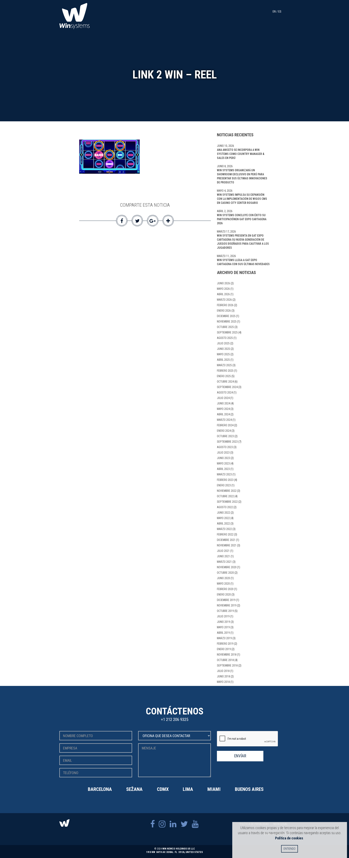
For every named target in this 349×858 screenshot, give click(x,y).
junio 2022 (223, 512)
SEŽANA (134, 789)
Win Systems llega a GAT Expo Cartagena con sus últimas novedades (243, 262)
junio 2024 (223, 403)
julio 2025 (223, 343)
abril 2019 (223, 632)
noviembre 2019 (227, 605)
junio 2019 (223, 621)
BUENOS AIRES (249, 789)
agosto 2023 (225, 447)
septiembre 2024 (227, 387)
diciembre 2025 (226, 316)
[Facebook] (152, 824)
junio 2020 (223, 578)
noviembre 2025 (227, 321)
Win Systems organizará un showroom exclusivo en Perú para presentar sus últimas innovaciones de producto (242, 176)
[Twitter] (184, 824)
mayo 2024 (223, 408)
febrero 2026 (225, 305)
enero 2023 (224, 485)
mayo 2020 (223, 583)
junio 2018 (223, 676)
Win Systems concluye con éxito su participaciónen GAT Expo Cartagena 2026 (241, 219)
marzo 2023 (224, 474)
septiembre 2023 (227, 441)
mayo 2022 (223, 518)
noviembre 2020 (227, 567)
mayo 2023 (223, 463)
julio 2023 (223, 452)
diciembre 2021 (226, 540)
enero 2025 (224, 376)
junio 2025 (223, 348)
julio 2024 (223, 398)
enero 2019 (224, 649)
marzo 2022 (224, 529)
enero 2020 (224, 594)
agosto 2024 (225, 392)
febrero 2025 (225, 370)
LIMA (188, 789)
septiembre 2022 (227, 501)
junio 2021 (223, 556)
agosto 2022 (225, 507)
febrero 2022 (225, 534)
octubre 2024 (225, 381)
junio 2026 (223, 283)
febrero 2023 (225, 479)
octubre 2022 (225, 496)
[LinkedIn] (173, 824)
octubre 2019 (225, 611)
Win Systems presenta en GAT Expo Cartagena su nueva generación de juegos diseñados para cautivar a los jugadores (243, 241)
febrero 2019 (225, 643)
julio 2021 (223, 550)
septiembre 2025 (227, 332)
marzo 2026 (224, 299)
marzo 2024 (224, 419)
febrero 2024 (225, 425)
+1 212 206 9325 (174, 719)
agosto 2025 (225, 338)
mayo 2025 (223, 354)
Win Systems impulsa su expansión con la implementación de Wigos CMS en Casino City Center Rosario (242, 198)
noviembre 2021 (227, 545)
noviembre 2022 (227, 490)
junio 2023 (223, 458)
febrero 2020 (225, 589)
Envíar (240, 756)
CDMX (163, 789)
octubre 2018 (225, 660)
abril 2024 (223, 414)
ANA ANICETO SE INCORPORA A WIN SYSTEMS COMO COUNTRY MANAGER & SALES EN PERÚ (240, 154)
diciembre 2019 (226, 600)
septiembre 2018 (227, 665)
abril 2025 (223, 359)
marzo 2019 (224, 638)
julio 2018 (223, 671)
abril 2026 (223, 294)
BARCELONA (100, 789)
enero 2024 (224, 430)
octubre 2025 (225, 327)
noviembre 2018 (227, 654)
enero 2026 (224, 310)
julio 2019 (223, 616)
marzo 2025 (224, 365)
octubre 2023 (225, 436)
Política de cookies (289, 838)
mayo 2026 (223, 288)
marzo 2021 (224, 561)
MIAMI (214, 789)
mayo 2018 (223, 681)
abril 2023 (223, 469)
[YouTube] (195, 824)
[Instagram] (162, 824)
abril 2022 (223, 523)
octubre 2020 (225, 572)
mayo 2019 (223, 627)
